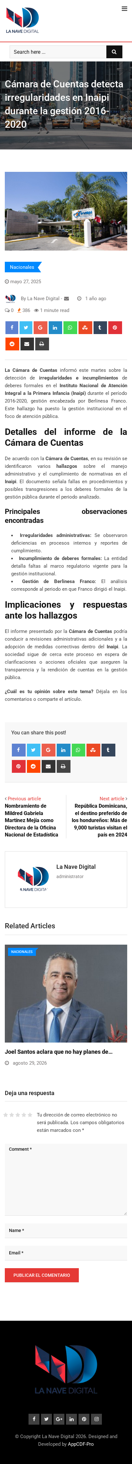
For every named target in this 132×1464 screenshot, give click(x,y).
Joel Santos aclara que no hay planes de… (59, 1051)
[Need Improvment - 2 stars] (12, 1114)
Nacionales (22, 267)
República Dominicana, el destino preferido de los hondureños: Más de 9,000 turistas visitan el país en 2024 (99, 820)
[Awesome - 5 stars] (30, 1114)
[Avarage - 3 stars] (18, 1114)
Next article (112, 799)
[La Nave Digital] (66, 298)
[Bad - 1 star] (6, 1114)
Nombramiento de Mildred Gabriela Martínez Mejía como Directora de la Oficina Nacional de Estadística (31, 820)
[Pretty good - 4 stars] (24, 1114)
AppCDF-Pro (81, 1444)
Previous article (24, 799)
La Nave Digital (76, 866)
